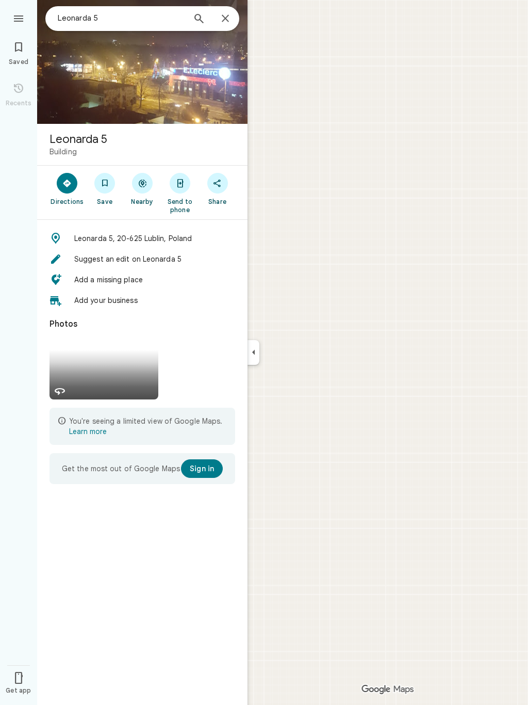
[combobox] (121, 18)
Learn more (88, 431)
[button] (142, 238)
